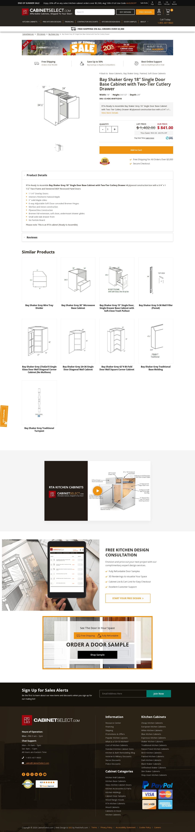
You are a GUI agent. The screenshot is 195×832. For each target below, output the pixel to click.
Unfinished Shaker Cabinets (153, 767)
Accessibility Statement (126, 827)
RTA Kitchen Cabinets (115, 803)
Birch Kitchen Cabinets (151, 752)
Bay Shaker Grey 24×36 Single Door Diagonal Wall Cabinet (78, 368)
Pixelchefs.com (81, 827)
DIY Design (125, 12)
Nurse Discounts (113, 760)
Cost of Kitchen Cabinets (116, 745)
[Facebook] (23, 774)
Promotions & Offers (115, 734)
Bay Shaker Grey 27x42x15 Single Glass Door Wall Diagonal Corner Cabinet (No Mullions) (39, 369)
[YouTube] (44, 774)
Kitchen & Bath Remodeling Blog (120, 752)
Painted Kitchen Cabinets (152, 756)
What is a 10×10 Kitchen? (117, 741)
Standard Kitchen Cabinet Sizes (119, 749)
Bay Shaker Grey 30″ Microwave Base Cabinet (78, 307)
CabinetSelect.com (28, 34)
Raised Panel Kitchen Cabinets (155, 749)
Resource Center (113, 723)
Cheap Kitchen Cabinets (152, 723)
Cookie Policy (145, 827)
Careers (157, 827)
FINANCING (69, 21)
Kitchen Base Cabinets (115, 781)
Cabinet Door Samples (115, 796)
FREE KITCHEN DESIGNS (52, 21)
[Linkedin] (36, 774)
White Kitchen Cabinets (151, 730)
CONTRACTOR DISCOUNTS (87, 21)
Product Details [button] (37, 175)
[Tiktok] (40, 774)
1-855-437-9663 (165, 22)
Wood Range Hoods (114, 799)
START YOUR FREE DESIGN (127, 598)
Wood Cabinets (112, 807)
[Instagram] (32, 774)
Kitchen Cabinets (113, 814)
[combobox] (95, 12)
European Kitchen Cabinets (153, 726)
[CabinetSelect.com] (47, 12)
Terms (94, 827)
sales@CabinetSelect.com (37, 763)
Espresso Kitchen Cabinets (153, 737)
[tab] (97, 175)
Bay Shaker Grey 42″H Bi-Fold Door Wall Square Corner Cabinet (116, 368)
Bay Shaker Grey (54, 34)
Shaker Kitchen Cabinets (152, 741)
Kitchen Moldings (113, 792)
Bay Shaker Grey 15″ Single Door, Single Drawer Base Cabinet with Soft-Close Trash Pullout (117, 308)
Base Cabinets (115, 73)
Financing (109, 726)
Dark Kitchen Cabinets (151, 760)
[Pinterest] (27, 774)
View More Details (109, 112)
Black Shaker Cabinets (151, 763)
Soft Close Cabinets (157, 73)
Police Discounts (112, 763)
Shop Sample (97, 654)
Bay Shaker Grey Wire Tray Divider (39, 307)
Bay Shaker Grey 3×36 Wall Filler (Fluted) (156, 307)
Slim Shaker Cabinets (150, 771)
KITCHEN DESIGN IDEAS (111, 21)
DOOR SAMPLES (130, 21)
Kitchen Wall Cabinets (115, 777)
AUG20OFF (131, 3)
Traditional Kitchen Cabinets (154, 745)
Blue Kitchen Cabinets (151, 734)
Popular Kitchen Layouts (116, 737)
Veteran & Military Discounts (118, 756)
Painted (143, 73)
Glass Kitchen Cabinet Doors (118, 784)
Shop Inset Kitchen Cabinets (154, 775)
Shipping (109, 730)
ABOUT (143, 21)
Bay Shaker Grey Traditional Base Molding (156, 368)
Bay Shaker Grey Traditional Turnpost (39, 429)
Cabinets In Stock (113, 811)
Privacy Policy (106, 827)
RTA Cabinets (41, 34)
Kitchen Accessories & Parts (118, 788)
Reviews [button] (32, 237)
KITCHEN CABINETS (30, 21)
